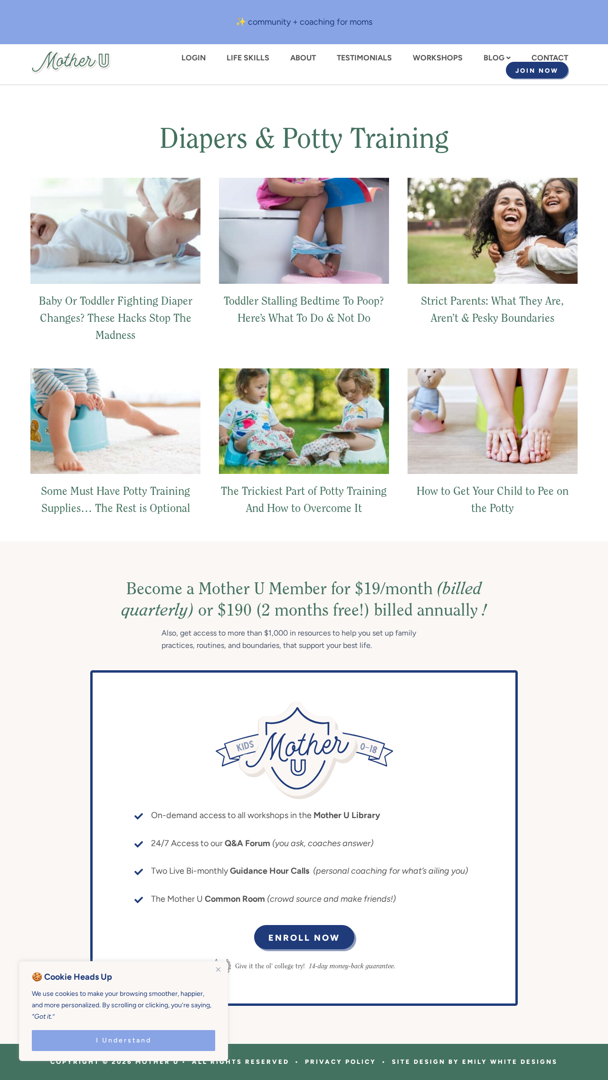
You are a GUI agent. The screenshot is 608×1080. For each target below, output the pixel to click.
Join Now (537, 70)
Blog (494, 58)
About (303, 58)
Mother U (70, 62)
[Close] (218, 969)
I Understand (124, 1040)
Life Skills (248, 58)
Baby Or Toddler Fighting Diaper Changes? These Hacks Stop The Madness (115, 319)
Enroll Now (304, 938)
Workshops (438, 58)
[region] (123, 1011)
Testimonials (364, 58)
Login (193, 58)
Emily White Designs (510, 1061)
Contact (550, 58)
